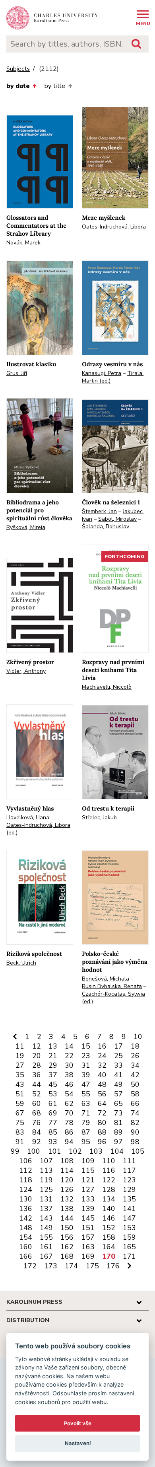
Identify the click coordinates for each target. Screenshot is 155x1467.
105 (137, 1151)
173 (50, 1266)
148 (25, 1228)
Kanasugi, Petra (101, 373)
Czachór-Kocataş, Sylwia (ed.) (113, 997)
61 (52, 1103)
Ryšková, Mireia (25, 527)
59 (19, 1103)
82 (135, 1122)
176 (113, 1266)
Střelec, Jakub (99, 817)
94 (69, 1142)
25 (118, 1056)
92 (36, 1142)
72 (102, 1113)
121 (88, 1180)
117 (129, 1170)
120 (67, 1180)
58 (135, 1094)
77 (52, 1122)
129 (129, 1189)
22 (69, 1056)
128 (108, 1189)
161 (46, 1247)
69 (52, 1113)
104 (117, 1151)
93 (52, 1142)
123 (129, 1180)
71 (85, 1113)
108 (67, 1161)
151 (88, 1228)
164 (108, 1247)
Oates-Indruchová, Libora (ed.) (38, 828)
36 (36, 1075)
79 (85, 1122)
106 (25, 1161)
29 (52, 1065)
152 (108, 1228)
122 (108, 1180)
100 (33, 1151)
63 (85, 1103)
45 (52, 1084)
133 (88, 1199)
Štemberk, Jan (99, 511)
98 (135, 1142)
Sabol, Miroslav (117, 519)
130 (25, 1199)
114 (67, 1170)
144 (67, 1218)
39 (85, 1075)
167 (46, 1256)
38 (69, 1075)
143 (46, 1218)
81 (118, 1122)
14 (69, 1046)
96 (102, 1142)
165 (129, 1247)
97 (118, 1142)
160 (25, 1247)
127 (88, 1189)
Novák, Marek (23, 242)
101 (54, 1151)
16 (102, 1046)
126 (67, 1189)
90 (135, 1132)
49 (118, 1084)
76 (36, 1122)
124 (25, 1189)
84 (36, 1132)
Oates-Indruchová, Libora (114, 227)
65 (118, 1103)
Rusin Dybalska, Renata (112, 986)
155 (46, 1237)
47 (85, 1084)
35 (19, 1075)
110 (108, 1161)
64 (102, 1103)
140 (108, 1208)
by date (18, 86)
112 (25, 1170)
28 (36, 1065)
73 (118, 1113)
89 (118, 1132)
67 (19, 1113)
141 (129, 1208)
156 (67, 1237)
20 (36, 1056)
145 (88, 1218)
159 (129, 1237)
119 (46, 1180)
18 (135, 1046)
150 (67, 1228)
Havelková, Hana (27, 817)
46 (69, 1084)
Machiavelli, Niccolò (107, 687)
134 (108, 1199)
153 (129, 1228)
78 (69, 1122)
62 (69, 1103)
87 (85, 1132)
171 (129, 1256)
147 (129, 1218)
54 (69, 1094)
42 (135, 1075)
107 (46, 1161)
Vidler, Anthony (26, 671)
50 (135, 1084)
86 (69, 1132)
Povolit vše (77, 1423)
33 (118, 1065)
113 (46, 1170)
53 (52, 1094)
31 (85, 1065)
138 (67, 1208)
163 (88, 1247)
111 (129, 1161)
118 (25, 1180)
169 (88, 1256)
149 (46, 1228)
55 (85, 1094)
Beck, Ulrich (21, 963)
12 (36, 1046)
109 (88, 1161)
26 (135, 1056)
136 (25, 1208)
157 (88, 1237)
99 (15, 1151)
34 (135, 1065)
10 (138, 1036)
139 (88, 1208)
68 (36, 1113)
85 (52, 1132)
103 (96, 1151)
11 (19, 1046)
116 (108, 1170)
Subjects (18, 69)
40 (102, 1075)
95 (85, 1142)
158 (108, 1237)
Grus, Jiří (16, 373)
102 (75, 1151)
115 (88, 1170)
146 (108, 1218)
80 (102, 1122)
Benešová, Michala (105, 979)
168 (67, 1256)
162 (67, 1247)
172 (30, 1266)
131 (46, 1199)
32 (102, 1065)
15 (85, 1046)
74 (135, 1113)
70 (69, 1113)
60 (36, 1103)
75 (19, 1122)
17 (118, 1046)
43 (19, 1084)
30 (69, 1065)
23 (85, 1056)
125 (46, 1189)
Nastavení (78, 1443)
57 (118, 1094)
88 (102, 1132)
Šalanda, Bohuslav (105, 526)
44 (36, 1084)
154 (25, 1237)
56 (102, 1094)
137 (46, 1208)
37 (52, 1075)
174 (71, 1266)
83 (19, 1132)
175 (92, 1266)
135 (129, 1199)
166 (25, 1256)
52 (36, 1094)
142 (25, 1218)
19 (19, 1056)
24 (102, 1056)
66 (135, 1103)
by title (55, 86)
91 (19, 1142)
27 (19, 1065)
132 (67, 1199)
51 (19, 1094)
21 (52, 1056)
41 (118, 1075)
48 (102, 1084)
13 (52, 1046)
